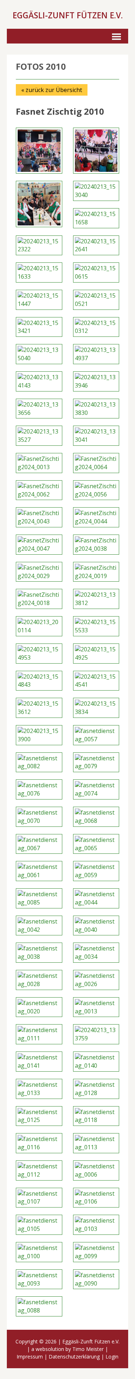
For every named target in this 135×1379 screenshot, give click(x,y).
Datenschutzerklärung (74, 1356)
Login (111, 1356)
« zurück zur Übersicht (51, 90)
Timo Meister (88, 1349)
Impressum (30, 1356)
